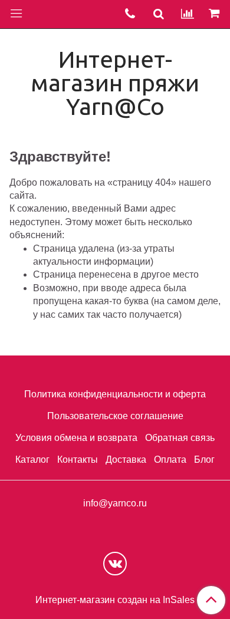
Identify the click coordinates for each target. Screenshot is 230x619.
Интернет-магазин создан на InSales (115, 600)
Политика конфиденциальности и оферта (115, 394)
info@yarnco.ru (115, 503)
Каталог (32, 460)
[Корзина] (216, 14)
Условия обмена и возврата (76, 438)
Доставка (126, 460)
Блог (204, 460)
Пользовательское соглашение (115, 416)
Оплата (170, 460)
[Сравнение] (187, 14)
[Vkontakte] (115, 563)
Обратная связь (180, 438)
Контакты (77, 460)
